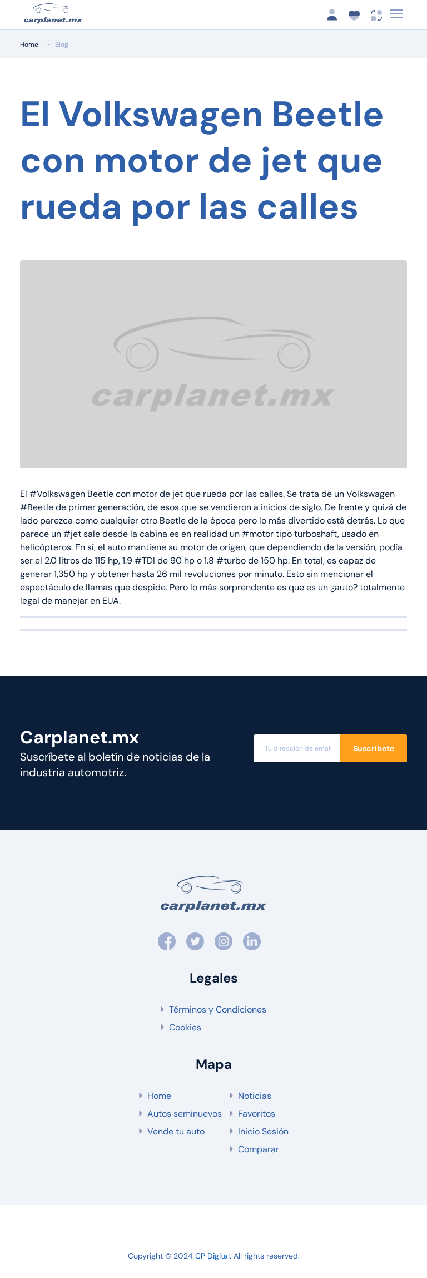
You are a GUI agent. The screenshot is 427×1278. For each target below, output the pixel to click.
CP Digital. (213, 1256)
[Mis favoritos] (357, 15)
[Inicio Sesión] (335, 15)
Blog (61, 44)
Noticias (254, 1096)
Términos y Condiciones (217, 1009)
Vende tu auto (176, 1131)
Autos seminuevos (184, 1113)
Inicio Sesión (263, 1131)
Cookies (185, 1027)
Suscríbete (373, 748)
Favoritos (256, 1113)
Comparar (258, 1149)
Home (29, 44)
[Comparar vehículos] (377, 15)
